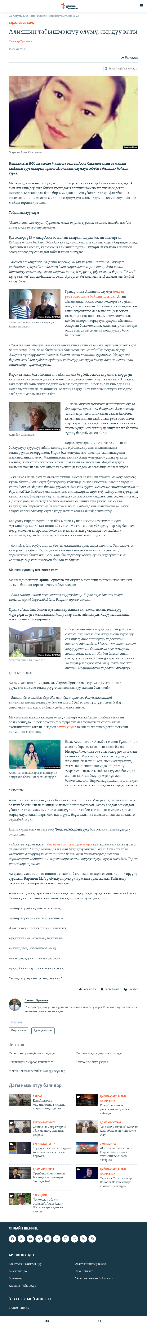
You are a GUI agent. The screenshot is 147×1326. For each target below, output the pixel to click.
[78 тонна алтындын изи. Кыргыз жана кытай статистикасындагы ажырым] (87, 1148)
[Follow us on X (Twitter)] (21, 1238)
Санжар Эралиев (20, 41)
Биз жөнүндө (18, 1271)
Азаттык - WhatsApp (22, 1285)
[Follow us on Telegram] (39, 1238)
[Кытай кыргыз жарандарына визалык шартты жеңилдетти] (20, 1100)
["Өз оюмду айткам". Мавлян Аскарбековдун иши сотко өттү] (87, 1126)
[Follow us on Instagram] (65, 1238)
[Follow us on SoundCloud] (56, 1238)
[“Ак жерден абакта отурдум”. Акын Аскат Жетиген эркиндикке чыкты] (20, 1199)
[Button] (129, 57)
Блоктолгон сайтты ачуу (25, 1264)
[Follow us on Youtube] (30, 1238)
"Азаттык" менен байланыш (94, 1278)
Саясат (37, 1096)
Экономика (108, 1144)
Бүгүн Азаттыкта (44, 1122)
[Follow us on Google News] (47, 1238)
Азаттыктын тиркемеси (91, 1264)
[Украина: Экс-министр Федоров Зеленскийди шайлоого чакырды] (87, 1173)
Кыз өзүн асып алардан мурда (69, 844)
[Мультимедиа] (47, 1321)
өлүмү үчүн (65, 727)
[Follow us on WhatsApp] (74, 1238)
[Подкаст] (92, 1238)
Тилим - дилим (19, 1308)
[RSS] (83, 1238)
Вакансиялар (84, 1271)
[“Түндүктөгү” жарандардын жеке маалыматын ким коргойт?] (20, 1148)
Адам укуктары (22, 23)
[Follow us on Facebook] (12, 1238)
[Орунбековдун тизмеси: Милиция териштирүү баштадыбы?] (20, 1173)
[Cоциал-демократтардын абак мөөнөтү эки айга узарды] (20, 1126)
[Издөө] (100, 1321)
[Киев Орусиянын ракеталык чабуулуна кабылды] (87, 1100)
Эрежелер (16, 1278)
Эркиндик (40, 1195)
